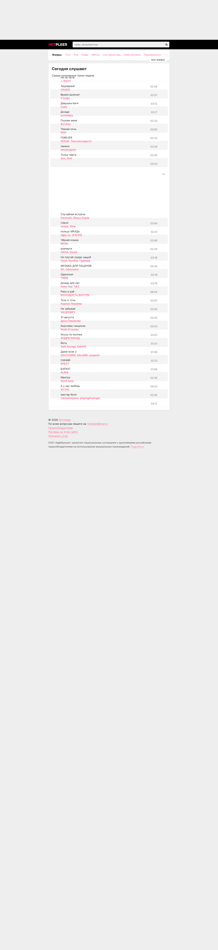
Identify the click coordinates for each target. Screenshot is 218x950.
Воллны (66, 123)
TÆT (76, 286)
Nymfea (73, 260)
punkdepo (67, 115)
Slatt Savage (68, 346)
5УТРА (65, 389)
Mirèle (64, 243)
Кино (64, 286)
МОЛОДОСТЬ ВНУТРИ (75, 295)
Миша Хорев (81, 217)
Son (63, 158)
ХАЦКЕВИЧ (68, 312)
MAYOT (81, 346)
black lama (67, 380)
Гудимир (84, 260)
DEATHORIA (68, 355)
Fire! (69, 158)
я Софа (65, 98)
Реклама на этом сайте (63, 431)
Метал (96, 54)
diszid (73, 252)
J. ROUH (66, 81)
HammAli (66, 217)
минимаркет (68, 149)
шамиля (94, 355)
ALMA (64, 372)
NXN (63, 132)
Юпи (73, 226)
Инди (85, 54)
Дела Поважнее (71, 320)
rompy (64, 226)
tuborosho (72, 269)
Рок (76, 54)
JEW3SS (77, 234)
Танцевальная (152, 54)
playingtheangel (90, 398)
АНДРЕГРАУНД (70, 338)
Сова (64, 106)
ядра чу (65, 234)
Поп (67, 54)
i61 (62, 269)
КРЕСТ (65, 363)
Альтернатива (111, 54)
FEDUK (65, 141)
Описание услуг (58, 436)
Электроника (132, 54)
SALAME (82, 355)
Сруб (64, 260)
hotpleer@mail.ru (97, 423)
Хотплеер (65, 419)
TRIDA (64, 277)
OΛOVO (65, 89)
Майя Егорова (70, 329)
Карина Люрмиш (71, 303)
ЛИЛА (64, 252)
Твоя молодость (81, 141)
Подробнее (137, 446)
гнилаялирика (70, 398)
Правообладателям (60, 428)
